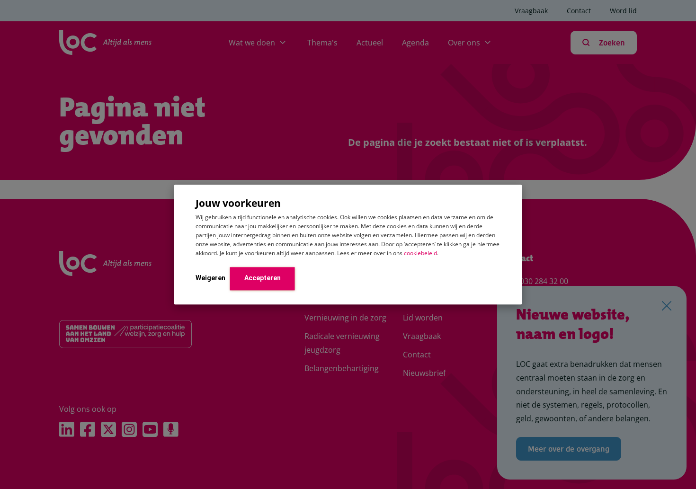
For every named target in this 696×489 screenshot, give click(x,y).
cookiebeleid (420, 253)
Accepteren (262, 278)
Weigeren (210, 278)
